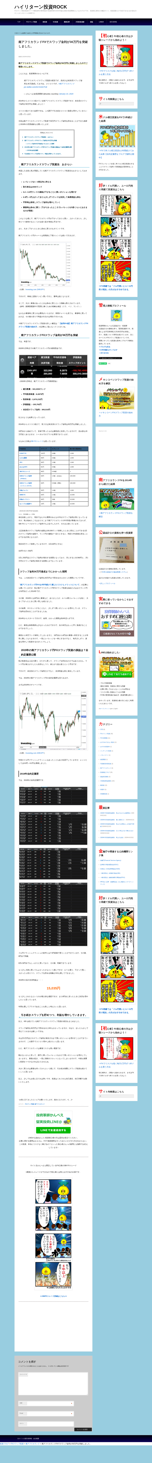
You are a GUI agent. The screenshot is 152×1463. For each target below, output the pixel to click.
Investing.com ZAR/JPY (35, 289)
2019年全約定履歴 (32, 150)
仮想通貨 (103, 759)
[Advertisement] (53, 1326)
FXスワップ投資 (29, 1104)
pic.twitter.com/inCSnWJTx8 (35, 87)
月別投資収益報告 (105, 781)
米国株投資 (103, 794)
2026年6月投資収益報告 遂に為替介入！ (112, 820)
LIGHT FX (23, 453)
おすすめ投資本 (105, 746)
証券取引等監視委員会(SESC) (109, 864)
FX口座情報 (103, 738)
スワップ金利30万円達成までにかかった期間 (40, 144)
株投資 (102, 785)
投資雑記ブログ (105, 772)
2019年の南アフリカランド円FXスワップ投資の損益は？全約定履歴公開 (48, 147)
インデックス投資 (105, 751)
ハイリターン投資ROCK (40, 7)
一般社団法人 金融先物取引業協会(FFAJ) (112, 877)
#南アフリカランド (67, 84)
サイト (22, 1423)
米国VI (102, 789)
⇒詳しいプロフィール (107, 583)
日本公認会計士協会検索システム (114, 572)
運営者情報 (113, 22)
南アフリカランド (40, 1104)
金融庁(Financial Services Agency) (110, 860)
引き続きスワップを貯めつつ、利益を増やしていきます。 (43, 154)
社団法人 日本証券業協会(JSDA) (110, 869)
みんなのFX (23, 467)
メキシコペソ (104, 755)
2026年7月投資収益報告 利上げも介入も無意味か (115, 813)
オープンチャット (105, 708)
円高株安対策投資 (105, 763)
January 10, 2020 (66, 94)
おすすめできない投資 (107, 742)
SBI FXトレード (37, 441)
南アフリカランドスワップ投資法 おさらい (39, 137)
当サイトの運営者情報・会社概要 (28, 1438)
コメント (23, 1374)
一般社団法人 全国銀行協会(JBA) (110, 873)
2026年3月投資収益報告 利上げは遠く (112, 837)
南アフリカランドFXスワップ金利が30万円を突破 (41, 140)
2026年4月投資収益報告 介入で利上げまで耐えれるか (116, 831)
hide (51, 132)
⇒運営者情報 (104, 353)
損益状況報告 (104, 776)
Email (21, 1413)
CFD (101, 729)
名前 (21, 1403)
